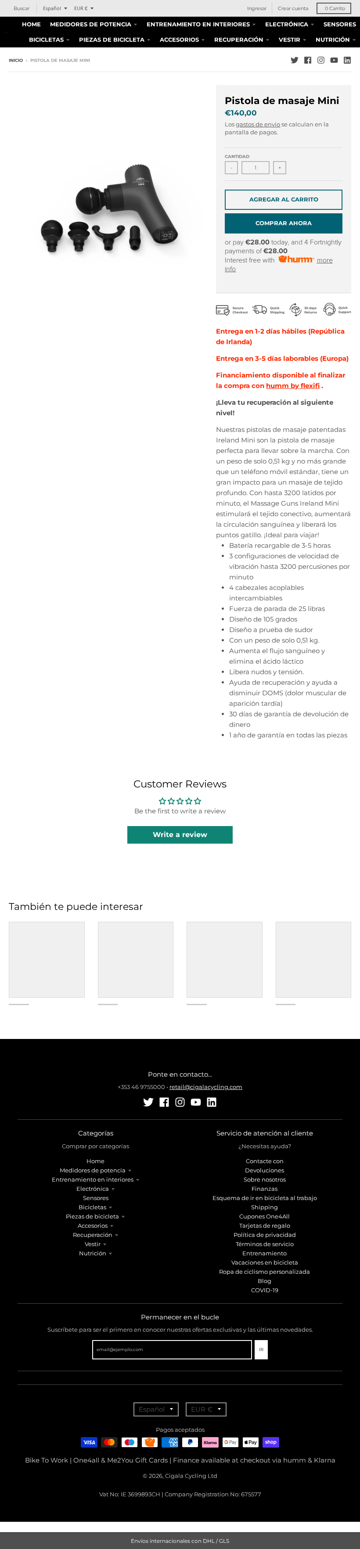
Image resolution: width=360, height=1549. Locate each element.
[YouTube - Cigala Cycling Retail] (334, 60)
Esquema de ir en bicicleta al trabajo (264, 1197)
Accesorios (93, 1225)
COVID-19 (264, 1290)
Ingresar (256, 8)
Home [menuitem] (31, 24)
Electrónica (92, 1188)
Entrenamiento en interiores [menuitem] (198, 24)
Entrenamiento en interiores (92, 1179)
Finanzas (264, 1188)
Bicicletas (92, 1207)
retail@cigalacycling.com (205, 1086)
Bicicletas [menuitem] (46, 39)
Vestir (93, 1243)
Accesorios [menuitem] (179, 39)
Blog (264, 1280)
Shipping (264, 1207)
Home (95, 1160)
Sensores (95, 1197)
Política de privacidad (265, 1234)
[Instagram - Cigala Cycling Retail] (321, 60)
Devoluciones (264, 1170)
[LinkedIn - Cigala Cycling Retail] (347, 60)
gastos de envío (258, 124)
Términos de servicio (265, 1243)
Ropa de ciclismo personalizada (264, 1271)
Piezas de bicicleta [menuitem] (111, 39)
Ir (261, 1349)
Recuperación (92, 1234)
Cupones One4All (264, 1216)
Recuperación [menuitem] (238, 39)
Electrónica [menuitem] (286, 24)
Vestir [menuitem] (289, 39)
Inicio (16, 60)
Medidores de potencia (93, 1170)
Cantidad (237, 156)
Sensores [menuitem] (340, 24)
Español (52, 8)
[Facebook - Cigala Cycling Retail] (308, 60)
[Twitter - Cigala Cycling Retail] (295, 60)
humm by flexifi (293, 385)
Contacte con (265, 1160)
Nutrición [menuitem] (333, 39)
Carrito (335, 8)
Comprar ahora (284, 222)
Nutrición (92, 1253)
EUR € (80, 8)
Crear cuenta (293, 8)
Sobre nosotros (265, 1179)
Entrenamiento (264, 1253)
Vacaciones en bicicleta (264, 1262)
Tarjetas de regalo (264, 1225)
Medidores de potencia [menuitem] (90, 24)
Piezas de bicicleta (92, 1216)
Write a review (180, 834)
